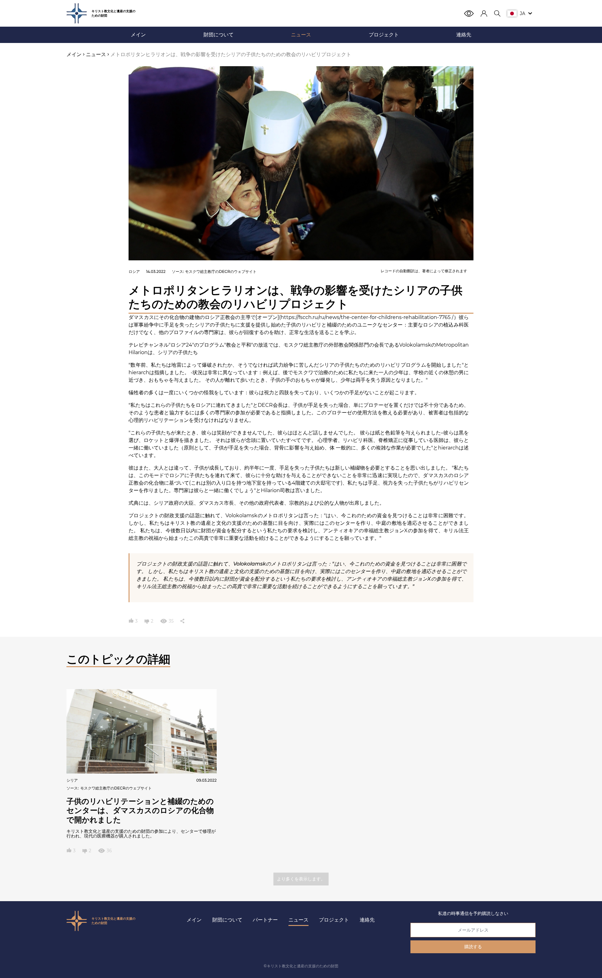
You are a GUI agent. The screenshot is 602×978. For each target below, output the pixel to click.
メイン (194, 920)
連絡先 (367, 920)
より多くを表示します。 (301, 879)
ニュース (298, 920)
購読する (473, 946)
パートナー (265, 920)
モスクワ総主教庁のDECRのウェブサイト (220, 271)
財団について (227, 920)
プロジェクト (334, 920)
